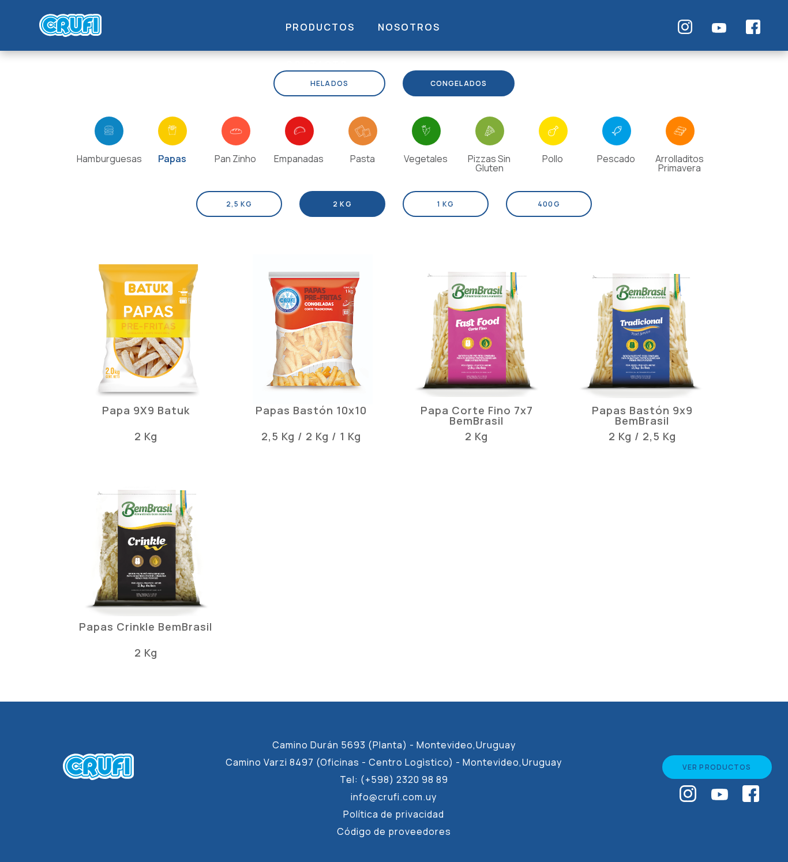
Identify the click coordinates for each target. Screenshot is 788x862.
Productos (320, 27)
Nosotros (409, 27)
